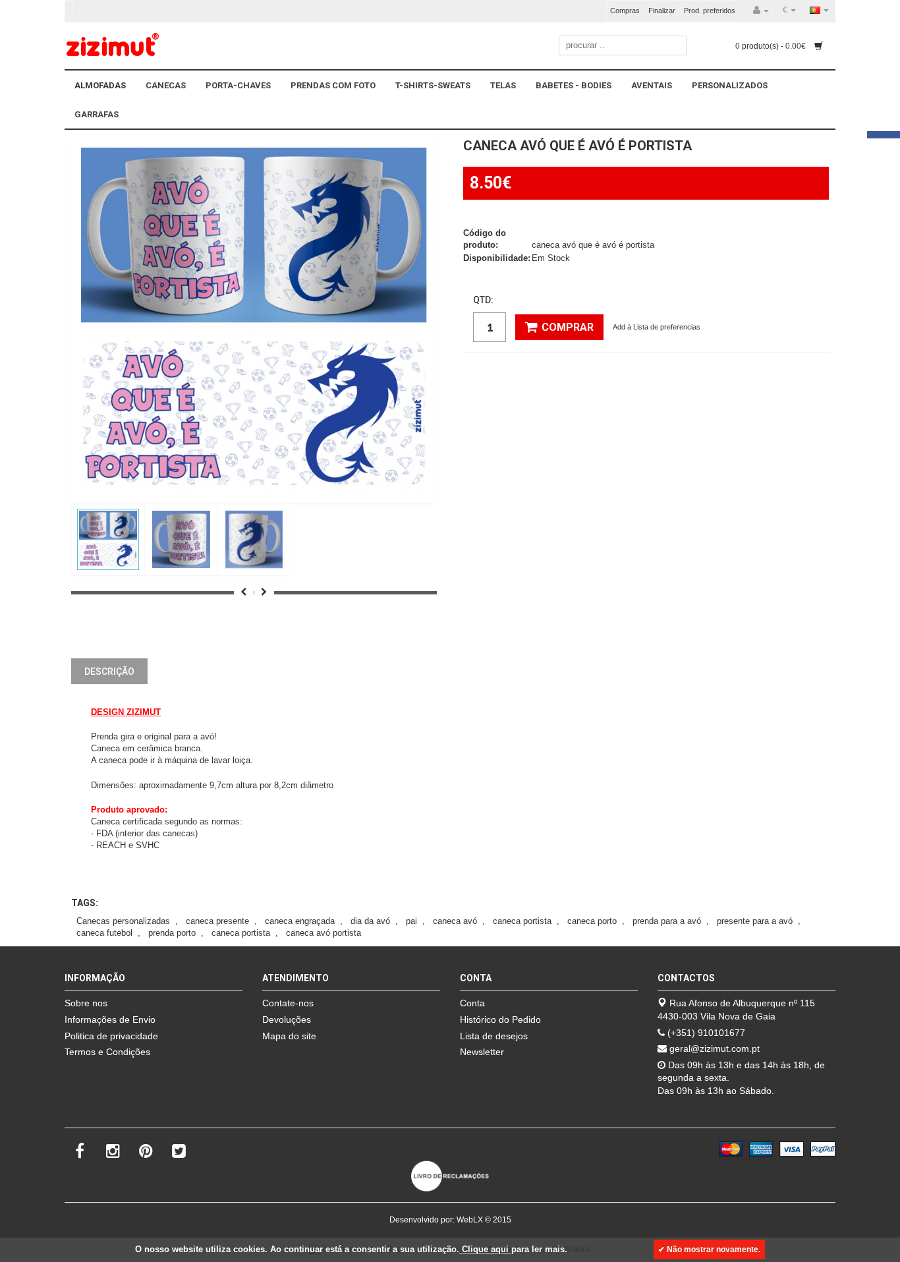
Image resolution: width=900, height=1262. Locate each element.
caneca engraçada (300, 921)
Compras (625, 10)
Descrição (109, 671)
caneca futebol (104, 933)
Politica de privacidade (111, 1036)
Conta (472, 1003)
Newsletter (482, 1052)
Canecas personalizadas (123, 921)
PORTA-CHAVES (238, 85)
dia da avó (370, 921)
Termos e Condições (107, 1052)
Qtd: (483, 300)
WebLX (470, 1219)
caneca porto (592, 921)
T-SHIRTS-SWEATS (432, 85)
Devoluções (286, 1019)
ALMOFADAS (100, 85)
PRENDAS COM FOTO (333, 85)
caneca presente (217, 921)
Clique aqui (485, 1249)
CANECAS (166, 85)
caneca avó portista (323, 933)
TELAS (503, 85)
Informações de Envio (110, 1019)
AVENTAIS (651, 85)
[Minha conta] (761, 10)
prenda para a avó (667, 921)
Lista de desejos (494, 1036)
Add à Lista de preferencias (656, 327)
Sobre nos (86, 1003)
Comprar (568, 327)
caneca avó (455, 921)
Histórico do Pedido (500, 1019)
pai (411, 921)
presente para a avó (755, 921)
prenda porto (172, 933)
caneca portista (522, 921)
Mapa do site (289, 1036)
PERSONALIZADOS (730, 85)
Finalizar (661, 10)
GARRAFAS (96, 114)
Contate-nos (288, 1003)
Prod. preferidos (709, 10)
